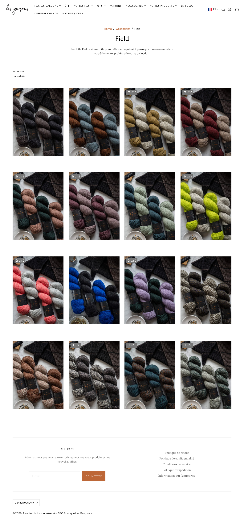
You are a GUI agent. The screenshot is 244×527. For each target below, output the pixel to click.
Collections (123, 29)
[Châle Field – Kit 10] (38, 290)
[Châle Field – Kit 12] (149, 290)
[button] (214, 9)
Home (108, 29)
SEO (60, 513)
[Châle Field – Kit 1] (38, 122)
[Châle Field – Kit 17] (206, 375)
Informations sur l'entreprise (176, 475)
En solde (187, 5)
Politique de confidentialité (176, 458)
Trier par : (19, 71)
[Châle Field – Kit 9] (206, 206)
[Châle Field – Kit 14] (38, 375)
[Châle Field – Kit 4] (206, 122)
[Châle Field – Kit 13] (206, 290)
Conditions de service (177, 464)
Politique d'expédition (177, 470)
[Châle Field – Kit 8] (149, 206)
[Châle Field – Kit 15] (94, 375)
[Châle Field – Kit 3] (149, 122)
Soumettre (94, 476)
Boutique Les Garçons (77, 513)
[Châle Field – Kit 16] (149, 375)
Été (67, 5)
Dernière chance (46, 13)
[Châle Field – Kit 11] (94, 290)
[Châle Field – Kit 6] (38, 206)
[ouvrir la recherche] (223, 9)
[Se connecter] (230, 9)
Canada (24, 502)
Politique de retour (177, 452)
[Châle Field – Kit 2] (94, 122)
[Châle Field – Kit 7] (94, 206)
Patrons (115, 5)
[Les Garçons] (17, 9)
